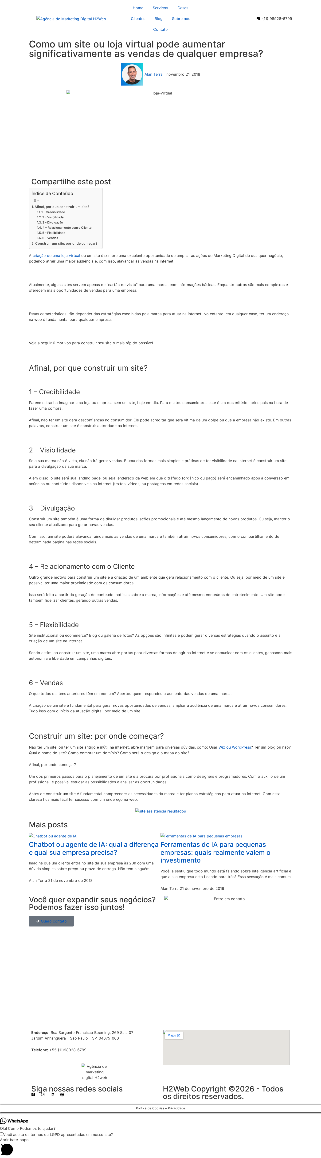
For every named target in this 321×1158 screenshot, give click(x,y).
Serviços (160, 7)
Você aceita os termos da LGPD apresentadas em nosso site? (58, 1134)
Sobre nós (181, 18)
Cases (182, 7)
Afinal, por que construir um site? (62, 207)
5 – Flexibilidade (53, 233)
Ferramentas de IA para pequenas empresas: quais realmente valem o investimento (215, 852)
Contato (160, 29)
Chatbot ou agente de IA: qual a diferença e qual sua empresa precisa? (94, 848)
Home (138, 7)
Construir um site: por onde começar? (66, 243)
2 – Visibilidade (53, 217)
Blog (159, 18)
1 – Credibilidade (53, 212)
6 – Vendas (50, 238)
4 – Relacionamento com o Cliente (67, 227)
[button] (160, 1147)
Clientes (138, 18)
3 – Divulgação (52, 222)
